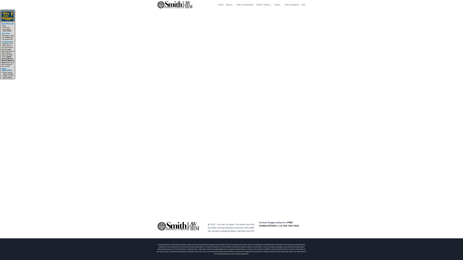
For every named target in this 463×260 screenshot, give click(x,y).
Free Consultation (244, 4)
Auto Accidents (291, 4)
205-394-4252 (291, 225)
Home (221, 4)
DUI (303, 4)
